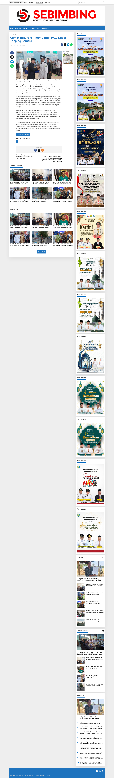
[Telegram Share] (68, 44)
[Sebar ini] (62, 44)
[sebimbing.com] (57, 15)
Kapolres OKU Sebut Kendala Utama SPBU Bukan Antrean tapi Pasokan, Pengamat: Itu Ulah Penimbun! (94, 584)
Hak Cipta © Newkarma (16, 775)
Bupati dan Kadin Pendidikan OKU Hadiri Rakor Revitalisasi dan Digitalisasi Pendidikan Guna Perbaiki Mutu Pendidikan (51, 158)
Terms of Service (29, 775)
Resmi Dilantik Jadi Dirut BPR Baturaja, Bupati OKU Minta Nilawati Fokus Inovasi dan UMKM (41, 182)
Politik (18, 45)
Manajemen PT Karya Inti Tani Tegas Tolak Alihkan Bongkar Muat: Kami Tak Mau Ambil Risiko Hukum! (91, 762)
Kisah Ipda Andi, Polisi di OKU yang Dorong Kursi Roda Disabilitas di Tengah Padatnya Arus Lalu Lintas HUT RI (41, 200)
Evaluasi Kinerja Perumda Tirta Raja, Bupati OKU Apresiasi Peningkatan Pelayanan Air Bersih (20, 182)
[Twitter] (39, 150)
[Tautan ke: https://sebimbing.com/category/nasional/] (103, 557)
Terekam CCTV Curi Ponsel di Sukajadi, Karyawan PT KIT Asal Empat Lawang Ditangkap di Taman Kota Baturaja (94, 593)
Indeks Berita (40, 775)
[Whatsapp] (71, 44)
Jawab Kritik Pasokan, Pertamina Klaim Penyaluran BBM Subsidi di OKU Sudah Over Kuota (94, 620)
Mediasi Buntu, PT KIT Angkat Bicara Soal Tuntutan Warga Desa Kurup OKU (94, 611)
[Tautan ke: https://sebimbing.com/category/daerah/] (103, 631)
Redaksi (48, 775)
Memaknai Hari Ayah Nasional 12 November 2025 (25, 156)
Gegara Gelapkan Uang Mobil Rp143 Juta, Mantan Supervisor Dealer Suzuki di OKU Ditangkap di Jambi (62, 182)
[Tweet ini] (65, 44)
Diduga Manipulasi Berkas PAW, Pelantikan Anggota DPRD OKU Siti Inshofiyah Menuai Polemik (89, 580)
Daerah (12, 45)
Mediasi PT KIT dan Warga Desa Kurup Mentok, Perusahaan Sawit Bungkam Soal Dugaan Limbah (91, 752)
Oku (15, 45)
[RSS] (42, 150)
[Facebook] (35, 150)
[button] (103, 2)
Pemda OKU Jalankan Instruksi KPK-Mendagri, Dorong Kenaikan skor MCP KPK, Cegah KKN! (62, 200)
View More (41, 252)
